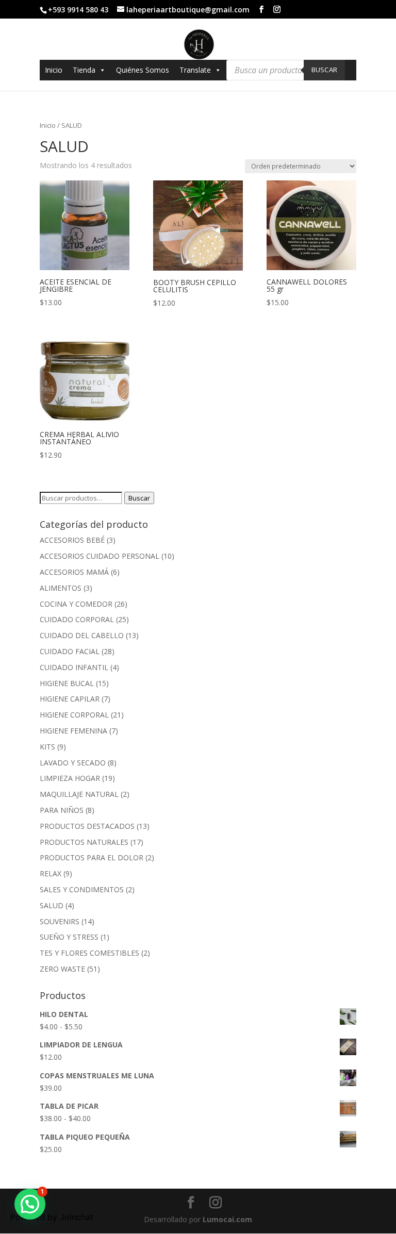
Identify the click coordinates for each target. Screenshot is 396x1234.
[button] (29, 1204)
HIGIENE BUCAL (67, 683)
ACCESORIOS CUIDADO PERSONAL (99, 556)
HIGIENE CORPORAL (74, 715)
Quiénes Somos (142, 70)
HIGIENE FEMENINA (73, 731)
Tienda (84, 70)
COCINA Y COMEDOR (76, 604)
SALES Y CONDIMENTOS (82, 889)
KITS (47, 747)
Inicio (53, 70)
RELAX (50, 873)
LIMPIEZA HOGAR (70, 778)
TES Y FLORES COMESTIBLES (89, 953)
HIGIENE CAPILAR (70, 699)
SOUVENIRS (59, 921)
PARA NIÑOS (62, 810)
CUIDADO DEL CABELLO (82, 635)
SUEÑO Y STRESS (69, 937)
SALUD (51, 905)
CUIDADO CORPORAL (77, 619)
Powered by (51, 1217)
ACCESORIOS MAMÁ (74, 572)
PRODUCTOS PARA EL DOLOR (91, 857)
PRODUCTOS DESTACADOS (87, 826)
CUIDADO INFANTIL (74, 667)
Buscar (324, 69)
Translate (195, 70)
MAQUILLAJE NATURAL (79, 794)
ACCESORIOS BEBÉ (72, 540)
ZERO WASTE (62, 969)
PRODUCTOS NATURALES (84, 842)
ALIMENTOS (60, 588)
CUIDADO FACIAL (70, 651)
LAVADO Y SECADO (73, 763)
